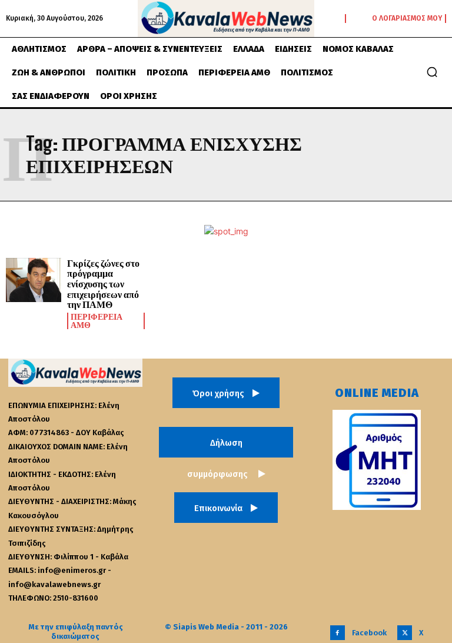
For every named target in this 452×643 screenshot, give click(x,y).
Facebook (369, 632)
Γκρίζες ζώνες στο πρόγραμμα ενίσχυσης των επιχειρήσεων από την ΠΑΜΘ (103, 283)
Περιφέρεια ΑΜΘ (96, 321)
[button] (432, 72)
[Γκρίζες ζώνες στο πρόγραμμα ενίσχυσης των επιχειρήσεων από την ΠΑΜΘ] (33, 280)
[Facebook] (337, 632)
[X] (404, 632)
